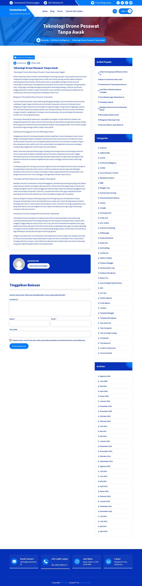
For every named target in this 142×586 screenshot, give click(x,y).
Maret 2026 (104, 396)
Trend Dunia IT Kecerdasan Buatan (113, 84)
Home (45, 11)
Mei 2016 (103, 436)
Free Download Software (109, 198)
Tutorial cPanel (106, 353)
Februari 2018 (105, 421)
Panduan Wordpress (108, 273)
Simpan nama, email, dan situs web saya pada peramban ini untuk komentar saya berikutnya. (48, 340)
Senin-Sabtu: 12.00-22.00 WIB (91, 563)
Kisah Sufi (104, 243)
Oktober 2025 (105, 416)
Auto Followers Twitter (109, 173)
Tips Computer (106, 328)
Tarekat (103, 308)
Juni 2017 (103, 426)
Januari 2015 (105, 441)
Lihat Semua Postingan (38, 266)
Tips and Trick (105, 323)
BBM (101, 183)
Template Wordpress (108, 318)
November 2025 (106, 411)
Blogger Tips (105, 188)
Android (103, 148)
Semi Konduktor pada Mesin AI (111, 125)
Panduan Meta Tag (107, 268)
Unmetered (85, 582)
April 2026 (103, 391)
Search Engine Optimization (111, 283)
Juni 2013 (103, 521)
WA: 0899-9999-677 (59, 565)
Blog (52, 11)
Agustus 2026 (105, 376)
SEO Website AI (55, 2)
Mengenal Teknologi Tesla (110, 120)
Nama (12, 319)
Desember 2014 (106, 446)
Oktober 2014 (105, 456)
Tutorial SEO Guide (73, 11)
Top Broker (104, 338)
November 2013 (106, 511)
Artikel (102, 168)
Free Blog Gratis (103, 2)
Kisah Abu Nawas (106, 238)
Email (54, 319)
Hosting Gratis (105, 213)
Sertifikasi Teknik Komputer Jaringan (110, 90)
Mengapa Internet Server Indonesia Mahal (113, 108)
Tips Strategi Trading (108, 333)
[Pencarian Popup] (115, 11)
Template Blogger (107, 313)
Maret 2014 (104, 491)
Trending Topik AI (106, 102)
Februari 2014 (105, 496)
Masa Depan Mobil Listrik (109, 115)
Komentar (14, 299)
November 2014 (106, 451)
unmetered (21, 63)
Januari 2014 (105, 501)
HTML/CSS (104, 218)
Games (102, 203)
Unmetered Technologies (26, 2)
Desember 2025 (106, 406)
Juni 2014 (103, 476)
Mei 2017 (103, 431)
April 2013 (103, 531)
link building (104, 248)
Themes (64, 582)
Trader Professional (107, 348)
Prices (60, 11)
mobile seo (104, 253)
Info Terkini (104, 223)
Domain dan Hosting (108, 193)
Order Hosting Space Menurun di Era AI (113, 73)
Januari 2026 (105, 401)
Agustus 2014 (105, 466)
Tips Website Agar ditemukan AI (112, 97)
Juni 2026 (103, 381)
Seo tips (103, 293)
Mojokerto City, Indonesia (120, 563)
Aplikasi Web (105, 153)
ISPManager (104, 233)
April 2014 (103, 486)
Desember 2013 (106, 506)
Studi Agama (105, 303)
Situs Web (13, 329)
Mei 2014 (103, 481)
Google (103, 208)
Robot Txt (104, 278)
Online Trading (105, 258)
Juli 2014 (103, 471)
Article (102, 158)
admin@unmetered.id (28, 563)
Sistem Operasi (106, 298)
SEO (101, 288)
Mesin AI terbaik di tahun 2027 (111, 79)
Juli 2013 (103, 516)
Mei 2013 (103, 526)
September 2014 (106, 461)
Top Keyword (105, 343)
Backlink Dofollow (107, 178)
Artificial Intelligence (60, 40)
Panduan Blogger (106, 263)
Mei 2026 (103, 386)
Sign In (124, 11)
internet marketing (107, 228)
